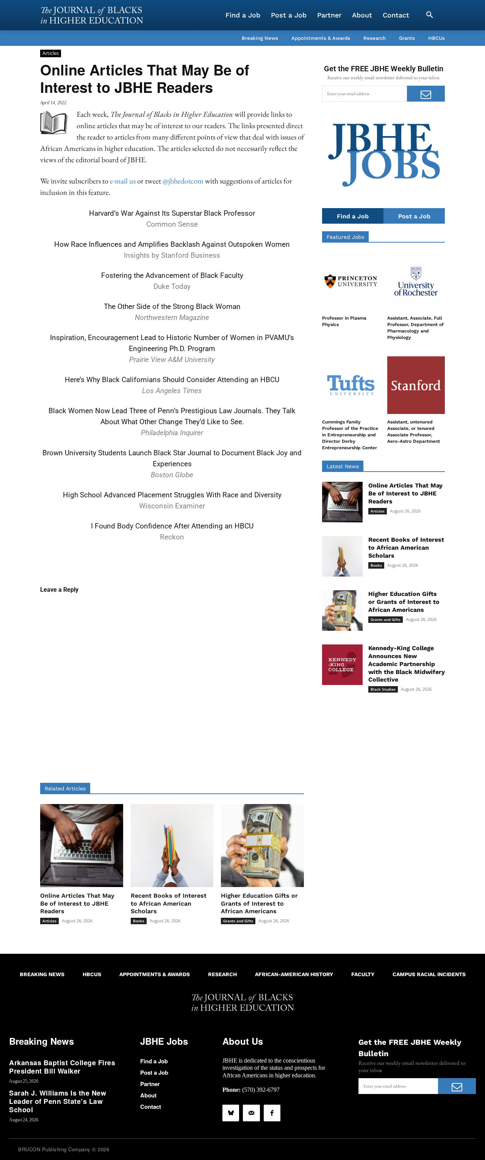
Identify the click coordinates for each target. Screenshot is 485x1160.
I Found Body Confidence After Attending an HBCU (172, 526)
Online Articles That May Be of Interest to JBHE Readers (77, 903)
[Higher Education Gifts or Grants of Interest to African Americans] (262, 845)
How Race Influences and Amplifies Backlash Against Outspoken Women (172, 244)
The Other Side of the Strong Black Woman (172, 306)
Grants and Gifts (238, 920)
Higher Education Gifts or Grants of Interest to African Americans (259, 903)
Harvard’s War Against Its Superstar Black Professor (172, 213)
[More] (230, 561)
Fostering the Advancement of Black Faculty (172, 275)
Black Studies (383, 689)
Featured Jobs (345, 237)
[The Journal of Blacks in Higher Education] (91, 15)
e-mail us (123, 181)
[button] (430, 15)
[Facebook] (272, 1113)
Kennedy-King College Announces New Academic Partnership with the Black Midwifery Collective (406, 663)
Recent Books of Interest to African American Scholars (169, 903)
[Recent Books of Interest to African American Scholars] (172, 845)
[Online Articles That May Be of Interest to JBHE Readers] (81, 845)
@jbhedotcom (183, 181)
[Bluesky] (230, 1113)
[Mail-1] (251, 1113)
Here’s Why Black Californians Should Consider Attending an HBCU (172, 379)
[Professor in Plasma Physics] (351, 281)
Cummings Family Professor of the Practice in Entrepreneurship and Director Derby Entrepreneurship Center (350, 434)
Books (138, 920)
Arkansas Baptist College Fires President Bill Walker (62, 1067)
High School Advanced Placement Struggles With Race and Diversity (172, 495)
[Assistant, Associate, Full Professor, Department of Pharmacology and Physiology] (416, 281)
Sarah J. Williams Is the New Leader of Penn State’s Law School (57, 1101)
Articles (50, 53)
